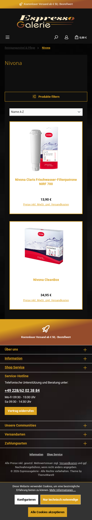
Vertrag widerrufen (21, 411)
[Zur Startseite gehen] (46, 21)
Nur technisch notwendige (60, 499)
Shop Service (15, 367)
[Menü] (7, 37)
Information (13, 358)
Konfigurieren (26, 499)
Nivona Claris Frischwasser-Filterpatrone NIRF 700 (46, 182)
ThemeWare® (46, 475)
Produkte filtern (48, 96)
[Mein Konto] (66, 37)
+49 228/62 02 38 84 (22, 390)
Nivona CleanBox (46, 280)
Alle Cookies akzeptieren (47, 512)
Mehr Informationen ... (63, 490)
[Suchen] (56, 37)
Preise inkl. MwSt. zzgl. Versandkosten (46, 204)
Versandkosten (68, 463)
